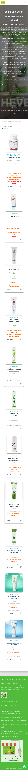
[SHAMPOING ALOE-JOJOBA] (14, 399)
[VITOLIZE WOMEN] (14, 142)
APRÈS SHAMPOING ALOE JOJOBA (14, 370)
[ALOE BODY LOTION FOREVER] (14, 629)
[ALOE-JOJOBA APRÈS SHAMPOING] (14, 536)
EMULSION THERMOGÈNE (14, 320)
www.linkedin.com (21, 707)
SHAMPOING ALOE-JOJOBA (14, 414)
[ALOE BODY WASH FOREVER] (14, 582)
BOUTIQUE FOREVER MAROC (12, 121)
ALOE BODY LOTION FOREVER (14, 644)
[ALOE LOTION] (14, 202)
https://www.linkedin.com (9, 94)
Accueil (3, 121)
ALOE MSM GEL (14, 269)
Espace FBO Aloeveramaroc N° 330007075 (14, 99)
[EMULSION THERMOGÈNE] (14, 305)
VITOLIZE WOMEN (14, 158)
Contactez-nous (7, 97)
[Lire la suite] (21, 239)
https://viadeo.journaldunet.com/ (14, 92)
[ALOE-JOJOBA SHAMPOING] (14, 490)
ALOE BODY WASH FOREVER (14, 598)
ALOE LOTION (14, 216)
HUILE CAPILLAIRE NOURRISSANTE (14, 459)
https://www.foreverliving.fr (13, 88)
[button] (24, 766)
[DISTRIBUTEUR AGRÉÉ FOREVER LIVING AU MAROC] (3, 2)
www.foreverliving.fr (5, 705)
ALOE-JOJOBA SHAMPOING (14, 505)
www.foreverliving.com (16, 705)
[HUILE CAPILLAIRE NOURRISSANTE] (14, 444)
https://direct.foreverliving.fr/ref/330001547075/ (12, 717)
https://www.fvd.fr (20, 94)
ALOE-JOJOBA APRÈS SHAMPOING (14, 551)
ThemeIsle (19, 768)
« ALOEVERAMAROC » (16, 80)
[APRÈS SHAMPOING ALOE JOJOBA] (14, 355)
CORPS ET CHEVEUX (11, 154)
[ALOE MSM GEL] (14, 255)
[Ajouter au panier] (21, 186)
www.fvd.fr (3, 708)
